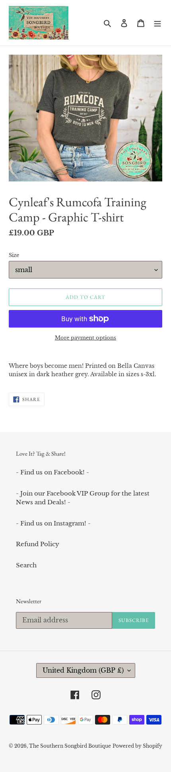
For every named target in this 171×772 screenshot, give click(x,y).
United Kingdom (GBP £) (83, 670)
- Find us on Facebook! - (52, 472)
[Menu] (157, 23)
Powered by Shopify (137, 746)
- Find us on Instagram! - (53, 523)
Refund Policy (37, 544)
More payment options (85, 337)
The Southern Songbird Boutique (70, 746)
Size (14, 255)
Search (26, 565)
